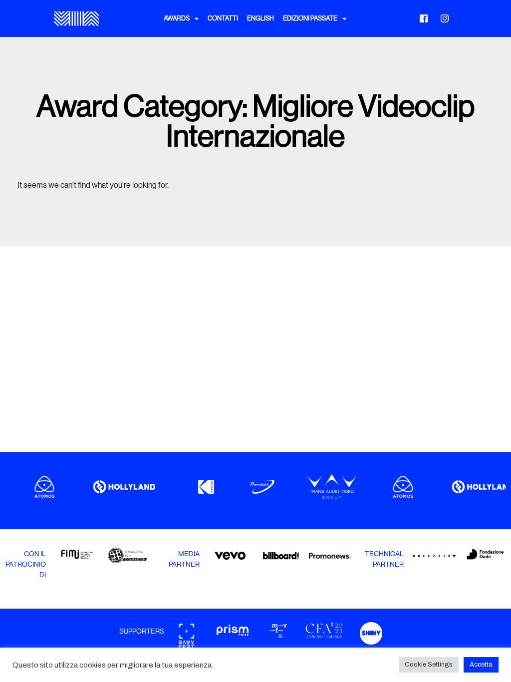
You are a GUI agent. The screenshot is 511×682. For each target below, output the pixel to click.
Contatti (223, 18)
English (260, 18)
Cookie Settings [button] (429, 664)
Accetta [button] (481, 664)
